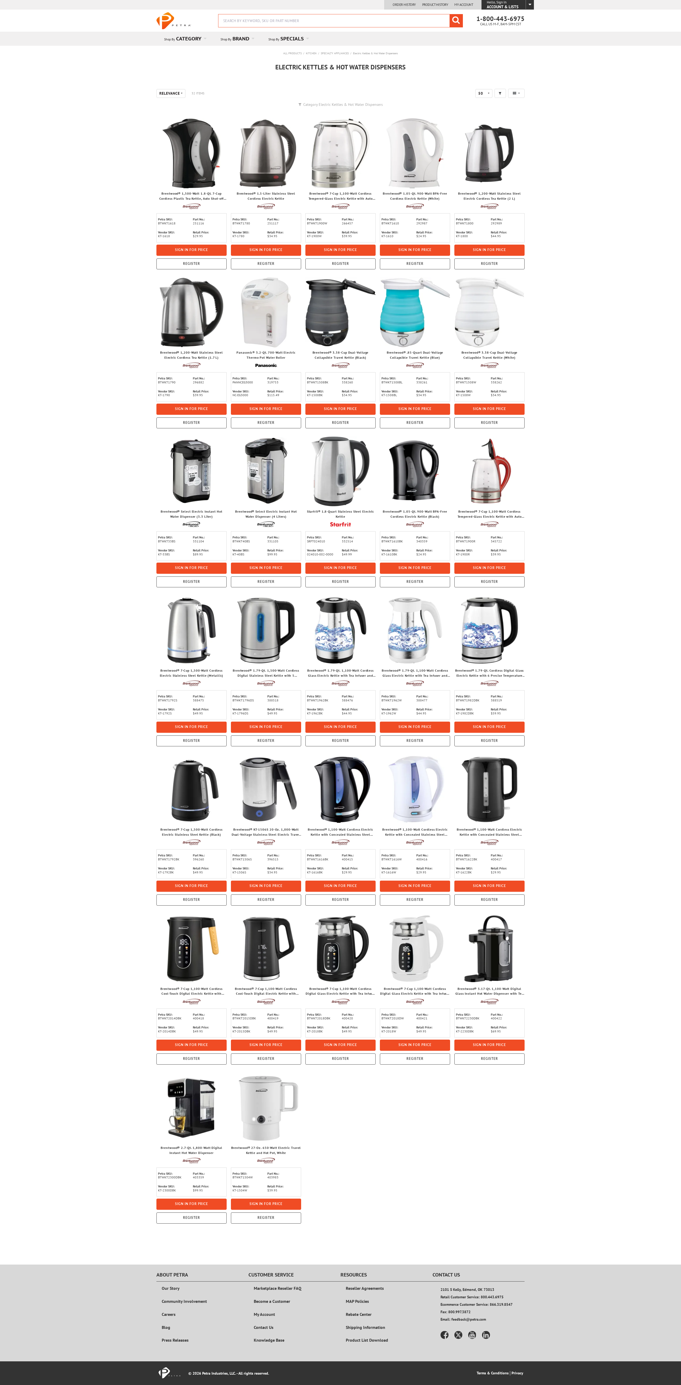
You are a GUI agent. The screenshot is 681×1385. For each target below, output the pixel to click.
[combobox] (340, 20)
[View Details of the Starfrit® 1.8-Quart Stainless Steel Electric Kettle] (340, 471)
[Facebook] (445, 1335)
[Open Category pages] (208, 38)
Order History (404, 5)
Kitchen (311, 53)
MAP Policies (357, 1301)
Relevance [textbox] (169, 93)
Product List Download (367, 1340)
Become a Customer (272, 1301)
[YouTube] (472, 1335)
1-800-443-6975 (500, 18)
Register (191, 263)
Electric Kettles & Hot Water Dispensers (375, 53)
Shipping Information (365, 1327)
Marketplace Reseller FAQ (277, 1288)
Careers (169, 1314)
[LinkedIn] (486, 1335)
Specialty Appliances (335, 53)
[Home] (173, 21)
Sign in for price (191, 250)
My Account (463, 5)
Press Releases (175, 1340)
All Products (292, 53)
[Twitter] (458, 1335)
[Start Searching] (456, 20)
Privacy (517, 1373)
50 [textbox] (480, 93)
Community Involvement (184, 1301)
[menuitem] (185, 38)
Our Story (171, 1288)
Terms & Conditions (493, 1373)
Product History (435, 5)
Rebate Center (359, 1314)
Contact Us (263, 1327)
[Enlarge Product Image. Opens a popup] (220, 182)
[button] (500, 93)
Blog (166, 1327)
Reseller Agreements (365, 1288)
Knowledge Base (269, 1340)
